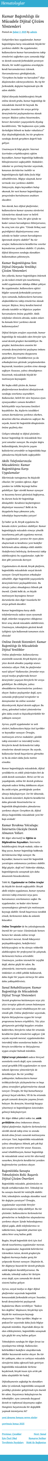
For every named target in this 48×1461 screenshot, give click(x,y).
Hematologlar (13, 3)
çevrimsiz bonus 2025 (13, 1423)
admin (33, 31)
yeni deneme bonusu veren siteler (19, 1417)
